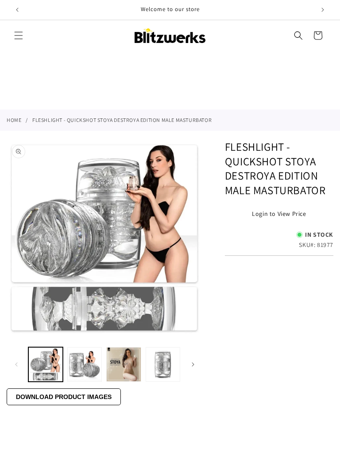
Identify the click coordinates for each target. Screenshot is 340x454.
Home (14, 120)
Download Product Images (64, 396)
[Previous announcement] (17, 10)
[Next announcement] (322, 10)
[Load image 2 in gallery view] (84, 364)
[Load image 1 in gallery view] (45, 364)
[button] (18, 35)
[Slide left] (16, 364)
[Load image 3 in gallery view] (123, 364)
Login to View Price (279, 214)
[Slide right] (193, 364)
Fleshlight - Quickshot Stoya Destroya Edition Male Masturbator (122, 120)
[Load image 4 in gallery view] (163, 364)
